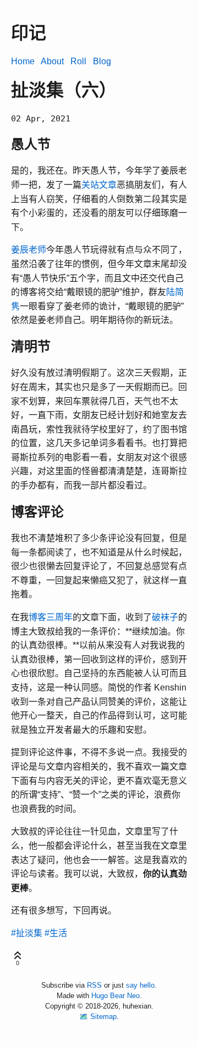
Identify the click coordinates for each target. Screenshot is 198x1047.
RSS (94, 985)
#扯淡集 (26, 933)
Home (23, 61)
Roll (78, 61)
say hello (140, 985)
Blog (102, 61)
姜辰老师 (28, 249)
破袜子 (165, 617)
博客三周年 (51, 617)
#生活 (56, 933)
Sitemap (103, 1016)
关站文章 (99, 185)
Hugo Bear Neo (115, 996)
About (52, 61)
